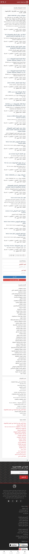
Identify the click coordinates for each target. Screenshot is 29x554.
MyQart (24, 415)
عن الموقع (24, 508)
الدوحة (24, 31)
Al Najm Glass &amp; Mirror (20, 392)
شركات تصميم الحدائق (21, 332)
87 (11, 255)
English (4, 553)
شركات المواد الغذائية (21, 328)
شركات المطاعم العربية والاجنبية (19, 351)
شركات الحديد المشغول (20, 363)
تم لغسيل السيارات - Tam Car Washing (17, 403)
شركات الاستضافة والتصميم (19, 306)
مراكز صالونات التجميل (21, 344)
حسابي (24, 553)
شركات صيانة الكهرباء (21, 311)
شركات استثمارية (22, 292)
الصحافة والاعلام (22, 358)
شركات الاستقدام (22, 314)
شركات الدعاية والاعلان (21, 361)
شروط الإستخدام (23, 510)
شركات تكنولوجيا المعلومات (20, 301)
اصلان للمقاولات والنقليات (20, 399)
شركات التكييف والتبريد (21, 302)
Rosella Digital (23, 413)
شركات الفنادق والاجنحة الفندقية (18, 347)
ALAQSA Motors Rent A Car (20, 404)
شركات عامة (23, 373)
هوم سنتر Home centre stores (18, 198)
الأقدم (24, 13)
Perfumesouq (23, 389)
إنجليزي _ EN (16, 31)
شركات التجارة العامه (21, 330)
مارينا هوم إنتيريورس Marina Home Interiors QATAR (15, 222)
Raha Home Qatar (22, 396)
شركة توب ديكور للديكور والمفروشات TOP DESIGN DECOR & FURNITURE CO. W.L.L (15, 35)
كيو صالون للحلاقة (23, 525)
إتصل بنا (11, 553)
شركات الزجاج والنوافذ (21, 337)
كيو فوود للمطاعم (23, 531)
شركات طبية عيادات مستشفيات (19, 316)
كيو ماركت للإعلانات (22, 524)
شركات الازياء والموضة (21, 370)
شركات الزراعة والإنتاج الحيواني (19, 367)
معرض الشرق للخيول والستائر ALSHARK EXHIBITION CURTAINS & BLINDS (16, 47)
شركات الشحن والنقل (21, 335)
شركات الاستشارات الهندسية (19, 325)
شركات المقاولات (22, 288)
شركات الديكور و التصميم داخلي (19, 290)
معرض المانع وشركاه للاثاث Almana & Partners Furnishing (16, 117)
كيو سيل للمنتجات (23, 522)
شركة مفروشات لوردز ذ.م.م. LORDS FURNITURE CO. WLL (17, 93)
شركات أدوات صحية (21, 360)
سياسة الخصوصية (23, 512)
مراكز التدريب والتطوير (21, 346)
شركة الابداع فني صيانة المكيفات (18, 382)
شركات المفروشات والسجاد (20, 297)
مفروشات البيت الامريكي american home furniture (15, 212)
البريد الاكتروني (22, 264)
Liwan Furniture (22, 391)
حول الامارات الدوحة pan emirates (17, 154)
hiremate (24, 401)
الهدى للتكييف (22, 387)
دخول (14, 277)
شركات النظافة (22, 365)
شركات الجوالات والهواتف (20, 349)
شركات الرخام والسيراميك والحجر (19, 294)
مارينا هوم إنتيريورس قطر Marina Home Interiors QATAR (16, 142)
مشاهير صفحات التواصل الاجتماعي (18, 368)
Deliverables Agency (21, 385)
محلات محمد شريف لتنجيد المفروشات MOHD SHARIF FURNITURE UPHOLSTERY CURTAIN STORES (16, 129)
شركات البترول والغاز (21, 313)
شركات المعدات (22, 334)
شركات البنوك (23, 318)
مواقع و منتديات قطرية (20, 372)
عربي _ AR (17, 43)
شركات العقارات (22, 304)
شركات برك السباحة (21, 309)
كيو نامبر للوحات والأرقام (21, 536)
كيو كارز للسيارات (23, 519)
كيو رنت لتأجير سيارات (22, 533)
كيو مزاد (25, 534)
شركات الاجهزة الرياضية (20, 341)
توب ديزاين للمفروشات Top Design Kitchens (15, 246)
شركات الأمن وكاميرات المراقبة (19, 342)
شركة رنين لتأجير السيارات (20, 411)
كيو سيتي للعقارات (22, 517)
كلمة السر (24, 270)
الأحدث (20, 13)
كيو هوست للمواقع (22, 538)
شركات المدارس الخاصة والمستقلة (18, 320)
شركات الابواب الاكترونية (20, 356)
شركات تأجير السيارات (21, 327)
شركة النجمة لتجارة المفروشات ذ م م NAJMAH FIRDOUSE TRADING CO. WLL (16, 59)
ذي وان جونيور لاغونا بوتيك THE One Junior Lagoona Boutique (15, 163)
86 (13, 255)
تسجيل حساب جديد (14, 280)
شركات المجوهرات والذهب (20, 321)
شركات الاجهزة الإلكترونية (20, 295)
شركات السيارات (22, 308)
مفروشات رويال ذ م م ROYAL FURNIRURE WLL (15, 176)
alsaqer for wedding (21, 406)
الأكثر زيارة (14, 11)
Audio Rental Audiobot (21, 408)
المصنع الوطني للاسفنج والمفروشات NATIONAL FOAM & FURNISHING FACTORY (16, 186)
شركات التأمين (23, 299)
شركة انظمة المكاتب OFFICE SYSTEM (16, 83)
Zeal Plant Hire (23, 384)
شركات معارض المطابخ (21, 323)
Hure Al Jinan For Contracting (19, 397)
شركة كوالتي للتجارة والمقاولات (19, 394)
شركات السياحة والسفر (21, 339)
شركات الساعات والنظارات (20, 353)
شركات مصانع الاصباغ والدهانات (19, 354)
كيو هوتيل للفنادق (22, 529)
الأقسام (18, 553)
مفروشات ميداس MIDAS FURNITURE (17, 15)
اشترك (23, 477)
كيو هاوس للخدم (23, 520)
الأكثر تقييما (8, 11)
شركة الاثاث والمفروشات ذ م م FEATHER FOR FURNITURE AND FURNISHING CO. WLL (15, 105)
